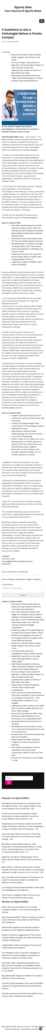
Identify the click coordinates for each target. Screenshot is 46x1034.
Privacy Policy (38, 1026)
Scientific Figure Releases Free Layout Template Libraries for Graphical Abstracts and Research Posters (22, 986)
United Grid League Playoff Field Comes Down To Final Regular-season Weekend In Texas (27, 426)
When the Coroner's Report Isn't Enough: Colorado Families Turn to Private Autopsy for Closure (26, 452)
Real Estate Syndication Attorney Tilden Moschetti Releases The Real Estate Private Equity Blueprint (26, 78)
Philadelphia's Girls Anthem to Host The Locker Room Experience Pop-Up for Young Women (27, 729)
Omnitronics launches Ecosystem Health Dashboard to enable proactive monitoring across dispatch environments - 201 (20, 816)
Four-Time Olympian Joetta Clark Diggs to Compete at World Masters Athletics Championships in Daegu (26, 614)
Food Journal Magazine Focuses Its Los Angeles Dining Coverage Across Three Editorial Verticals (27, 638)
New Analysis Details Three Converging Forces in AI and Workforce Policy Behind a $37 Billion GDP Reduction (23, 920)
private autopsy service (12, 408)
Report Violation (34, 579)
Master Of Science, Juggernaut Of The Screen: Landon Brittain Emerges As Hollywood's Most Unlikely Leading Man (22, 937)
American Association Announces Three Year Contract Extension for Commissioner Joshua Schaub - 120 (21, 836)
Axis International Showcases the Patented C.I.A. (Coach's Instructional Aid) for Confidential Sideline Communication (23, 880)
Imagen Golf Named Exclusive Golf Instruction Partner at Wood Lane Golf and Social (27, 418)
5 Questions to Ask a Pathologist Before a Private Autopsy (22, 33)
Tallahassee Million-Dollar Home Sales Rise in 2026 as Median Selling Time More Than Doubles (27, 708)
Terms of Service (12, 1029)
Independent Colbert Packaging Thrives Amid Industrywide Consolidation (25, 687)
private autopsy (30, 150)
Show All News (8, 579)
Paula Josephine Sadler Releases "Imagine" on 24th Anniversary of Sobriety (25, 742)
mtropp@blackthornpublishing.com (17, 561)
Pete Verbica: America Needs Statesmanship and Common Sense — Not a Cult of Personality (27, 433)
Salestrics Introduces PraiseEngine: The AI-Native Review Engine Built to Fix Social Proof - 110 (22, 859)
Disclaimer (20, 579)
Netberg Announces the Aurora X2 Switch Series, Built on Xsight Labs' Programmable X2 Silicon (26, 256)
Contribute (25, 1029)
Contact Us (36, 1029)
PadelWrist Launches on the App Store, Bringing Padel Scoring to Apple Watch (25, 658)
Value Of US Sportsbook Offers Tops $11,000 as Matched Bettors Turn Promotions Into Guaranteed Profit (26, 716)
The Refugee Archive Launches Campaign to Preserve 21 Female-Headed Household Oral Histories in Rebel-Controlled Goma (21, 955)
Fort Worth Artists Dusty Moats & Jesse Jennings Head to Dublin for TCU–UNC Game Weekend (26, 606)
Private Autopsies (30, 158)
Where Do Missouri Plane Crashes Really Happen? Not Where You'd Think (26, 57)
